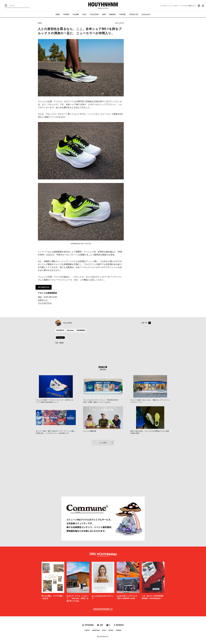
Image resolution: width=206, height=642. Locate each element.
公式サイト (43, 300)
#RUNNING (81, 330)
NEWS (58, 14)
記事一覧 (144, 323)
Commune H (146, 14)
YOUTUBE (122, 14)
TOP (56, 343)
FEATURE (66, 14)
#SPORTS (60, 330)
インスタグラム (45, 303)
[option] (53, 582)
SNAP (104, 14)
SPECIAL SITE (133, 14)
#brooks (70, 330)
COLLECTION (94, 14)
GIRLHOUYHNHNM (103, 609)
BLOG (84, 14)
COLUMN (76, 14)
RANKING (112, 14)
